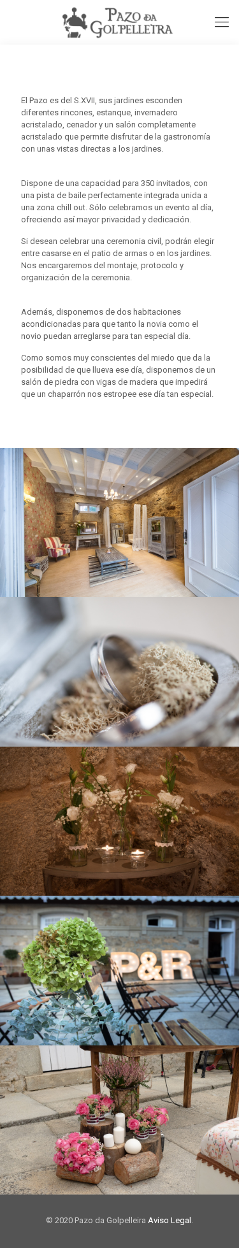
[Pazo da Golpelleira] (119, 22)
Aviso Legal (169, 1220)
